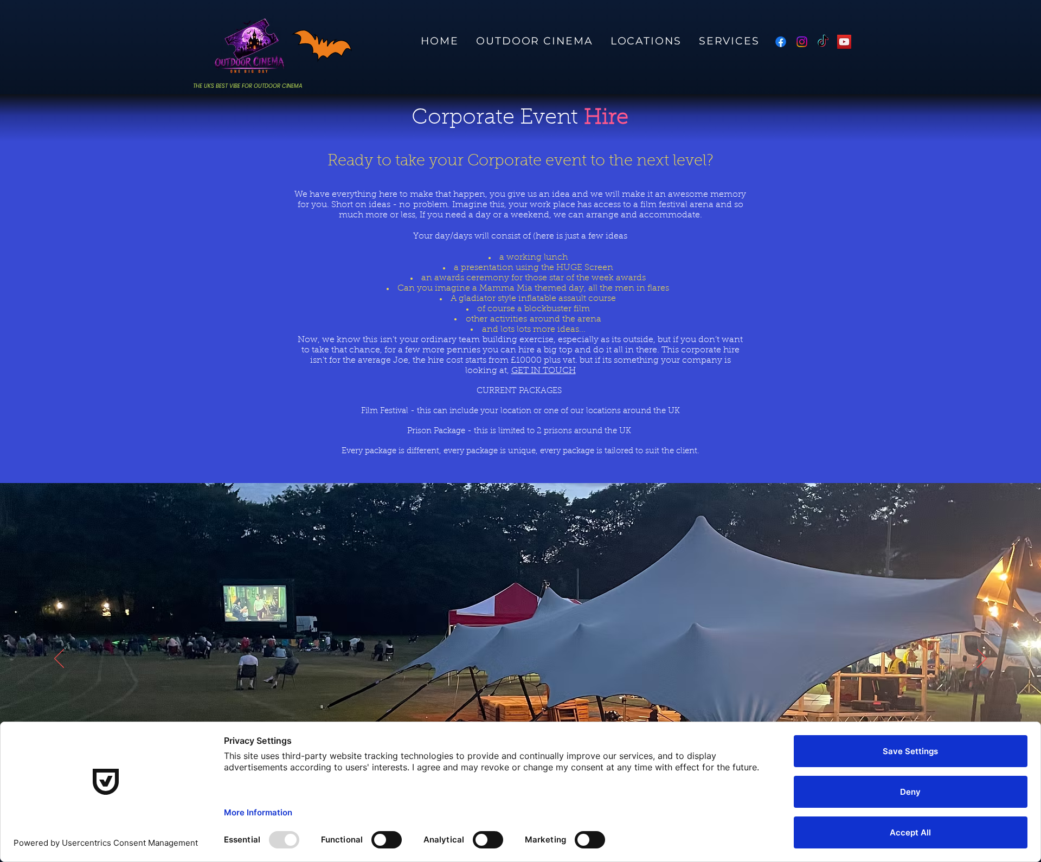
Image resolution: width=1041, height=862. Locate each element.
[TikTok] (823, 42)
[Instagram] (802, 42)
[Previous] (59, 659)
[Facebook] (781, 42)
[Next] (982, 659)
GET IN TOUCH (543, 370)
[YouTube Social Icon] (844, 42)
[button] (729, 40)
